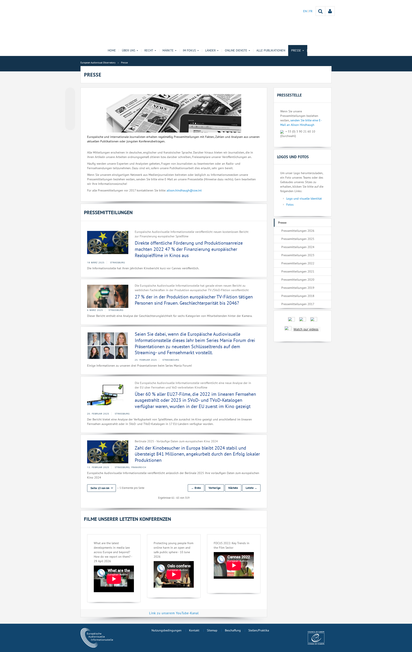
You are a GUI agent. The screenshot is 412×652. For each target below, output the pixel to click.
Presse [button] (296, 50)
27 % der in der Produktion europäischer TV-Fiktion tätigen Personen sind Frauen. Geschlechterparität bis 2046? (194, 300)
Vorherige (215, 488)
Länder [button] (210, 50)
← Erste (196, 488)
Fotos (290, 204)
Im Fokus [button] (189, 50)
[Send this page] (70, 125)
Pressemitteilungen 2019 (297, 288)
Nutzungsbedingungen (166, 630)
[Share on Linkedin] (70, 117)
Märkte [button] (168, 50)
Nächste (233, 488)
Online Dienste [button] (236, 50)
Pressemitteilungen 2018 (297, 296)
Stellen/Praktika (258, 630)
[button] (101, 488)
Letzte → (251, 488)
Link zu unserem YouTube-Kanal (174, 613)
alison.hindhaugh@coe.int (184, 190)
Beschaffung (233, 630)
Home (112, 50)
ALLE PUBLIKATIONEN (270, 50)
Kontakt (194, 630)
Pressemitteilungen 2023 (297, 255)
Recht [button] (148, 50)
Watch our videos (306, 329)
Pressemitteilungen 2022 (297, 263)
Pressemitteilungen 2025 (297, 239)
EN (305, 11)
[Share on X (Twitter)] (70, 101)
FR (310, 11)
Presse (282, 222)
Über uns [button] (128, 50)
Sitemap (212, 630)
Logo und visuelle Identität (304, 198)
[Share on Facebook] (70, 109)
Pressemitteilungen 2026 (297, 231)
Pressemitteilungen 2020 (297, 280)
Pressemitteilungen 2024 (297, 247)
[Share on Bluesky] (70, 93)
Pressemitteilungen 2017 (297, 304)
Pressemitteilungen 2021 (297, 271)
